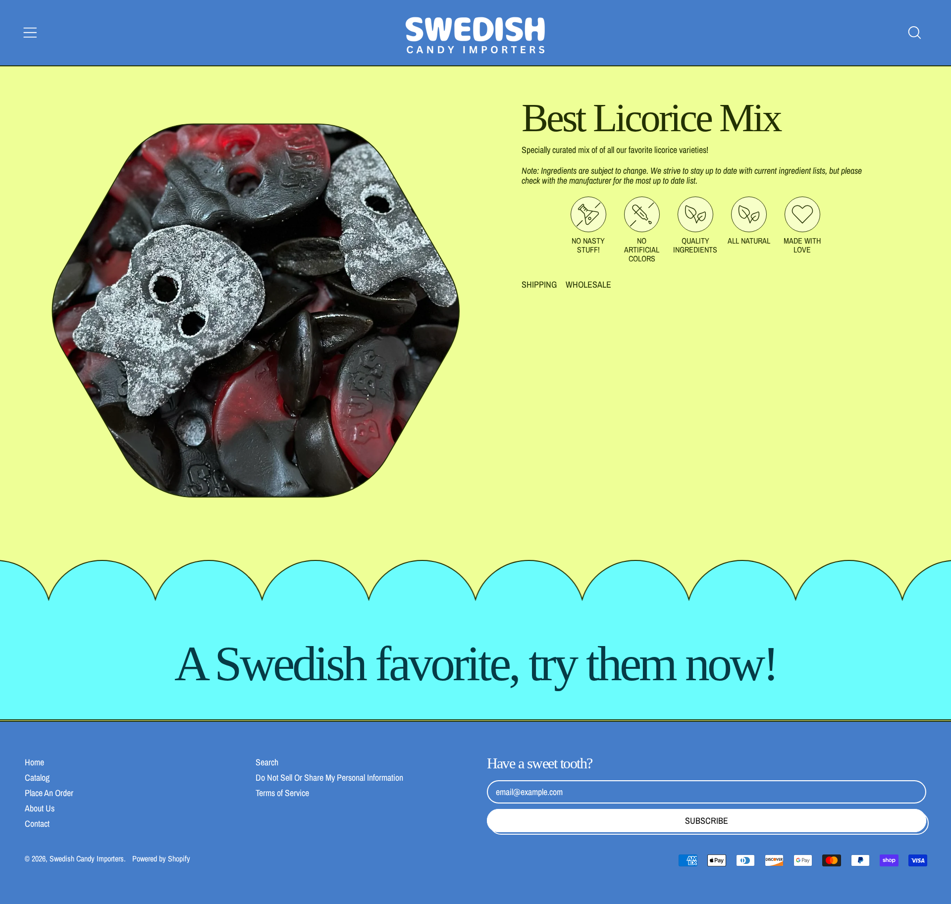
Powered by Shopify (161, 858)
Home (34, 762)
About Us (39, 808)
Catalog (37, 777)
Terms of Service (282, 793)
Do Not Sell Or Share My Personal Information (329, 777)
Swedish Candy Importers (87, 858)
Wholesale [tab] (588, 285)
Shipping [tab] (539, 285)
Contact (37, 823)
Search (267, 762)
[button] (914, 33)
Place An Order (49, 793)
